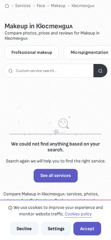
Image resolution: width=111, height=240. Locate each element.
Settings (56, 229)
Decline (24, 229)
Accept (87, 229)
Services (23, 6)
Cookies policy (78, 214)
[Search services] (100, 70)
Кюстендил (83, 6)
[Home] (7, 5)
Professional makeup (31, 52)
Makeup (58, 6)
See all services (55, 175)
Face (41, 6)
